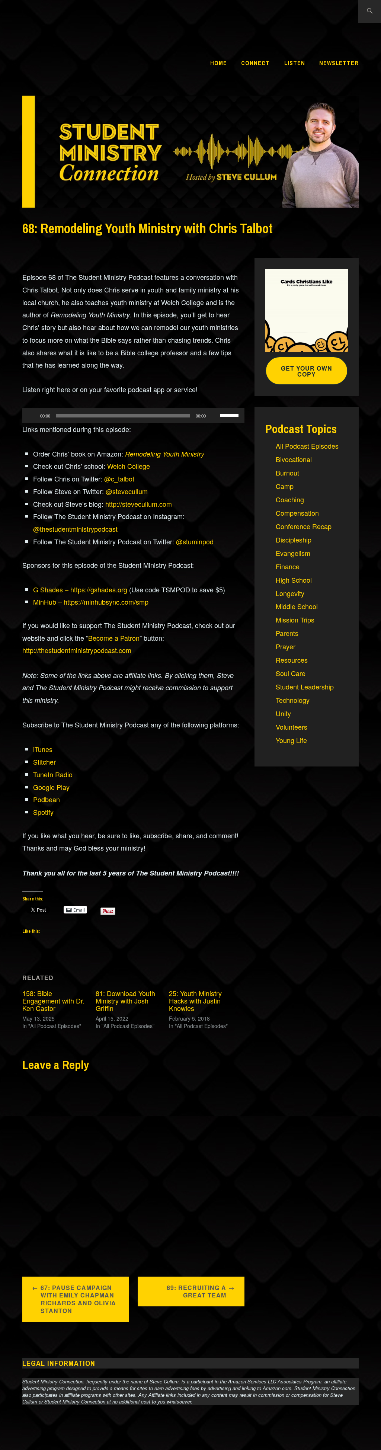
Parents (287, 633)
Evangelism (293, 553)
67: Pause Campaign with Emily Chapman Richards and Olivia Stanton (78, 1299)
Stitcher (44, 761)
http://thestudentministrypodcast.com (76, 650)
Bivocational (294, 459)
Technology (293, 700)
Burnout (287, 472)
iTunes (42, 749)
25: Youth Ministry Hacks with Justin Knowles (195, 1000)
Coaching (290, 499)
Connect (255, 63)
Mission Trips (295, 619)
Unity (283, 713)
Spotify (43, 812)
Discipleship (293, 539)
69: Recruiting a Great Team (196, 1291)
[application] (133, 415)
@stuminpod (195, 541)
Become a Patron (114, 638)
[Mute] (214, 415)
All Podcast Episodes (307, 446)
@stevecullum (127, 491)
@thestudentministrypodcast (75, 529)
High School (294, 580)
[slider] (230, 415)
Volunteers (291, 727)
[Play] (32, 415)
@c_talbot (119, 478)
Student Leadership (305, 686)
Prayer (285, 646)
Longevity (290, 593)
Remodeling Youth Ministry (164, 453)
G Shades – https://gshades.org (80, 589)
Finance (288, 566)
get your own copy (306, 371)
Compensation (297, 513)
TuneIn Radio (53, 774)
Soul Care (290, 673)
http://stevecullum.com (138, 504)
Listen (294, 63)
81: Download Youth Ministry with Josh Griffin (125, 1000)
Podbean (46, 799)
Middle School (297, 606)
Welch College (128, 466)
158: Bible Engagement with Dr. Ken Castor (53, 1000)
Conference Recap (304, 526)
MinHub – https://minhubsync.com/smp (90, 601)
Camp (285, 486)
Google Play (51, 787)
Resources (292, 660)
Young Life (291, 740)
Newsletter (339, 63)
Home (218, 63)
